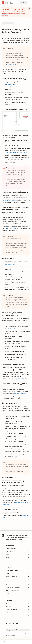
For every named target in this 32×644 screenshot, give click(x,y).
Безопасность (9, 633)
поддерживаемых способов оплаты (15, 152)
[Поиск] (17, 2)
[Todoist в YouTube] (6, 623)
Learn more (5, 15)
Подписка (11, 23)
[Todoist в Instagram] (13, 623)
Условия (27, 633)
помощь (10, 2)
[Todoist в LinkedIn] (10, 623)
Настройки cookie (10, 635)
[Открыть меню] (28, 2)
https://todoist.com (11, 64)
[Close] (29, 8)
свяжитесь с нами (10, 228)
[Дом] (3, 2)
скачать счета (10, 250)
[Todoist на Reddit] (17, 623)
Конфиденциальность (19, 633)
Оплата (4, 23)
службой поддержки (21, 379)
